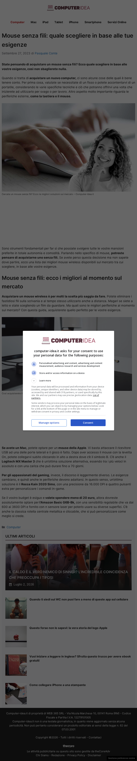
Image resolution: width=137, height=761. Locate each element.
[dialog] (68, 380)
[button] (68, 380)
